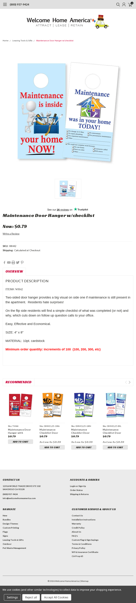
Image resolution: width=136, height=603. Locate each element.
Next (129, 382)
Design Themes (10, 523)
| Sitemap (84, 581)
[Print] (13, 262)
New (5, 515)
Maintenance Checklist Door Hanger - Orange (49, 432)
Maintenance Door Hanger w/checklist (54, 41)
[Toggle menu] (5, 6)
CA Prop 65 (77, 556)
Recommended (18, 382)
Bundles (7, 519)
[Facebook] (4, 262)
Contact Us (77, 515)
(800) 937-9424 (19, 4)
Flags (5, 531)
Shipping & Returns (79, 494)
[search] (117, 4)
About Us (76, 531)
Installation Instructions (83, 519)
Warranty (76, 523)
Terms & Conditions (82, 544)
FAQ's (75, 536)
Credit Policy (78, 527)
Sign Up (82, 486)
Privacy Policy (78, 548)
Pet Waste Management (14, 548)
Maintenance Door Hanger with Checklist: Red (19, 432)
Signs (5, 536)
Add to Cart (20, 441)
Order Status (76, 490)
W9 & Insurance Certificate (85, 552)
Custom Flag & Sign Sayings (85, 540)
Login (72, 486)
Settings (12, 597)
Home (5, 41)
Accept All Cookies (56, 597)
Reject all (31, 597)
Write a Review (11, 233)
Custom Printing (11, 527)
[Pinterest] (22, 262)
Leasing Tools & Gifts (22, 41)
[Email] (9, 262)
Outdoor (7, 544)
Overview (14, 271)
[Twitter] (17, 262)
